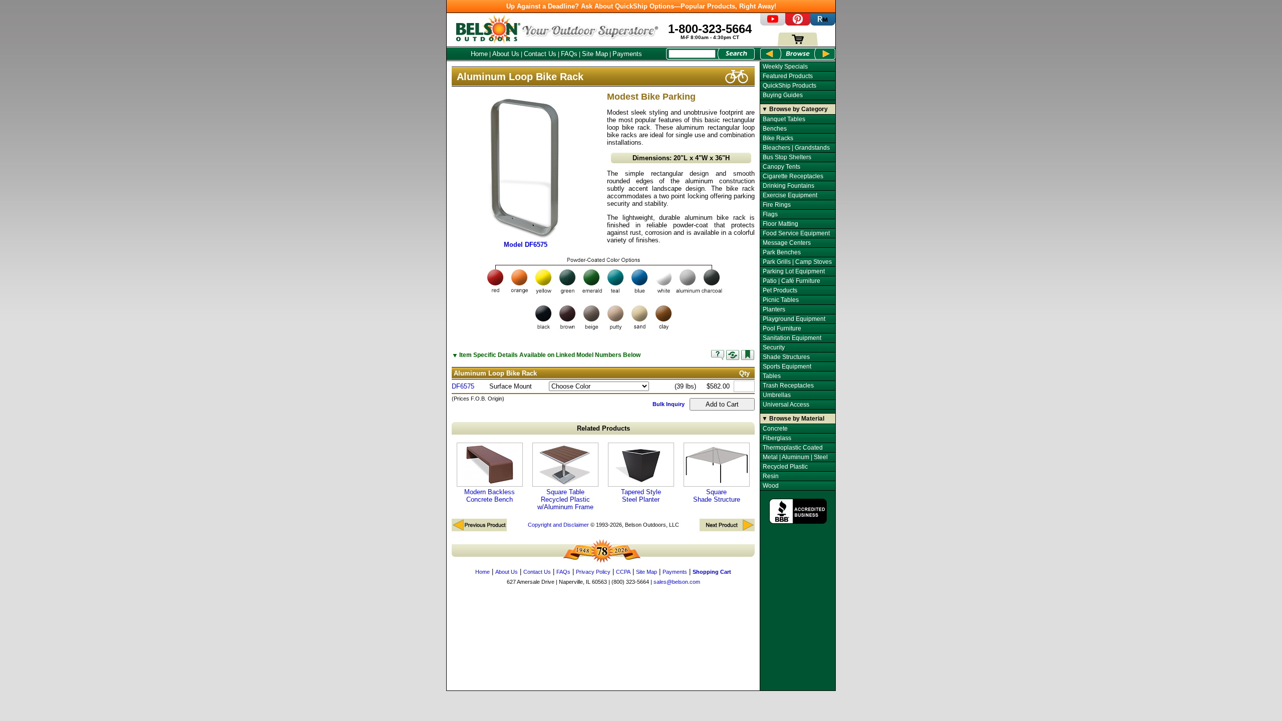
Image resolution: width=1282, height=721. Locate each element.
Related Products (603, 428)
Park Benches (782, 252)
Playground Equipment (794, 318)
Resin (771, 476)
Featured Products (788, 76)
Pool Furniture (782, 328)
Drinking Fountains (788, 185)
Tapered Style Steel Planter (641, 495)
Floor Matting (780, 223)
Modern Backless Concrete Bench (489, 495)
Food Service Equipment (796, 233)
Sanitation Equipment (792, 337)
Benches (775, 128)
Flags (770, 214)
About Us (505, 54)
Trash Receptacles (788, 385)
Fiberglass (777, 438)
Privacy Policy (593, 572)
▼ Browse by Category (795, 109)
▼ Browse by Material (793, 418)
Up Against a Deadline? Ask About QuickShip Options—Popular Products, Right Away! (641, 6)
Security (774, 347)
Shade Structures (786, 356)
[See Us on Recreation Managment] (822, 23)
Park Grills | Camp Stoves (797, 261)
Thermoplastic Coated (793, 447)
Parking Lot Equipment (794, 271)
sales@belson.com (677, 582)
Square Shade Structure (716, 495)
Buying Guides (783, 95)
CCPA (623, 572)
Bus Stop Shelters (787, 157)
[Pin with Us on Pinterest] (797, 23)
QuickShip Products (789, 85)
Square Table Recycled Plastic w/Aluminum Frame (565, 499)
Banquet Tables (784, 119)
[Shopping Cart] (798, 44)
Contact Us (540, 54)
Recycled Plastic (785, 466)
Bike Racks (778, 138)
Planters (774, 309)
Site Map (595, 54)
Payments (627, 54)
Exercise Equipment (790, 195)
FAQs (569, 54)
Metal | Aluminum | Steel (795, 457)
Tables (772, 376)
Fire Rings (777, 204)
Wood (771, 485)
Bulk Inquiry (669, 404)
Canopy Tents (781, 166)
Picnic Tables (781, 299)
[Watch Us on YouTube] (772, 23)
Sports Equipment (787, 366)
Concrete (775, 428)
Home (479, 54)
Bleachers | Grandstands (796, 147)
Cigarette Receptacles (793, 176)
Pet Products (780, 290)
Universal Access (786, 404)
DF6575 (463, 386)
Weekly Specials (785, 66)
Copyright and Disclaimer (558, 525)
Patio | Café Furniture (791, 280)
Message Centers (787, 242)
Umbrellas (777, 395)
